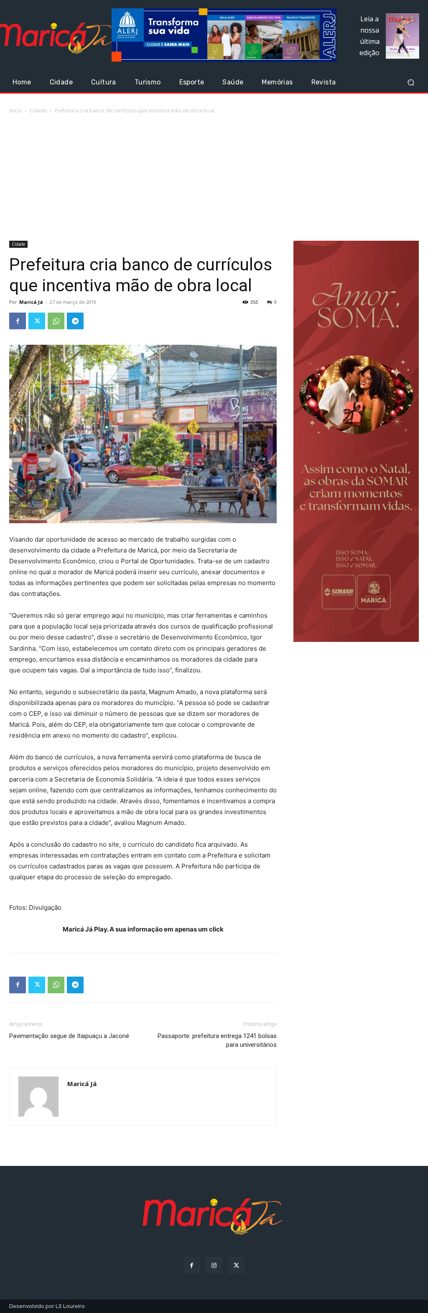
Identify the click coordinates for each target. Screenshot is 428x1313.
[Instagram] (214, 1265)
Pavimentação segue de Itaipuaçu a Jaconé (69, 1036)
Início (15, 110)
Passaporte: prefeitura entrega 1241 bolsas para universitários (217, 1040)
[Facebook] (17, 321)
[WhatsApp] (56, 321)
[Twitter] (36, 321)
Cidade (38, 110)
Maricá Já (31, 302)
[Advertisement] (214, 178)
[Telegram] (75, 321)
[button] (410, 82)
